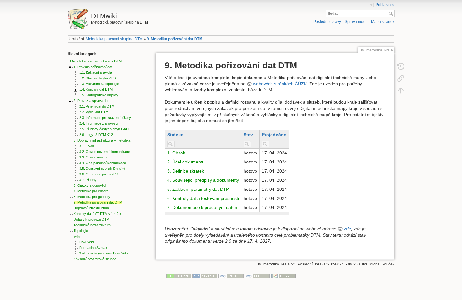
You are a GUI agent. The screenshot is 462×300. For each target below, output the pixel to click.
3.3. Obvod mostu (93, 157)
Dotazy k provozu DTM (91, 219)
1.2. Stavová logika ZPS (97, 78)
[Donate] (178, 276)
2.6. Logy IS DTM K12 (96, 135)
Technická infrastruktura (92, 225)
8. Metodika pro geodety (92, 197)
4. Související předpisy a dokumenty (203, 180)
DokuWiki (86, 242)
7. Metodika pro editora (91, 191)
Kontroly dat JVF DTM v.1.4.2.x (97, 214)
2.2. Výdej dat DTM (93, 112)
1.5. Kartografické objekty (98, 95)
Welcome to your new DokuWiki (103, 253)
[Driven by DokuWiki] (283, 276)
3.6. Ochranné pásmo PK (98, 174)
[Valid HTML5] (231, 276)
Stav (248, 134)
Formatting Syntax (93, 247)
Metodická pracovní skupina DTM (114, 39)
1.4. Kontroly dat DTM (96, 89)
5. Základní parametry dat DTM (198, 189)
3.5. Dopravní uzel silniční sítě (102, 168)
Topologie (81, 231)
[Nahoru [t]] (400, 90)
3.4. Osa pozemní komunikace (102, 163)
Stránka (175, 134)
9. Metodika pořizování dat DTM (174, 39)
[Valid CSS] (257, 276)
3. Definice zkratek (185, 171)
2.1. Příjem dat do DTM (96, 106)
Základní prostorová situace (95, 259)
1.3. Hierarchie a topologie (99, 84)
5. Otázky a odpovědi (90, 185)
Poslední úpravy (327, 21)
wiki (77, 236)
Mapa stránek (382, 21)
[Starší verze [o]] (400, 66)
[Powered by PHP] (204, 276)
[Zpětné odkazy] (400, 78)
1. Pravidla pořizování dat (93, 67)
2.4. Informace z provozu (98, 123)
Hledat (391, 13)
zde (347, 228)
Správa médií (356, 21)
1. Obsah (176, 152)
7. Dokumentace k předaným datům (203, 207)
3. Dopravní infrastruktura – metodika (102, 140)
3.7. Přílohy (87, 180)
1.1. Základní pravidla (95, 72)
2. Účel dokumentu (186, 161)
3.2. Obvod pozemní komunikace (104, 151)
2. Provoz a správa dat (91, 101)
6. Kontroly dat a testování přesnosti (203, 198)
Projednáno (274, 134)
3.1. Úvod (86, 146)
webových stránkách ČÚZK (280, 83)
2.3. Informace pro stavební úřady (105, 118)
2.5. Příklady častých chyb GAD (104, 129)
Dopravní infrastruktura (91, 208)
